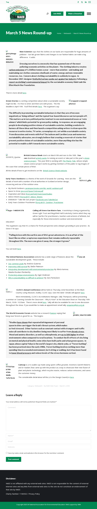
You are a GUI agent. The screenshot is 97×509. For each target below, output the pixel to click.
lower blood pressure (21, 353)
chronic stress (77, 331)
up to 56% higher (68, 334)
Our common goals (16, 263)
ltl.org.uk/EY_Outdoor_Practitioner (49, 202)
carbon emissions (16, 70)
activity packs (41, 158)
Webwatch (38, 386)
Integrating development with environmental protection (31, 269)
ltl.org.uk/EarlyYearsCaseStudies (39, 194)
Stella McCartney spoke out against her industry (54, 79)
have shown (22, 322)
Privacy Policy (34, 494)
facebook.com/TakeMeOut (47, 199)
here (24, 93)
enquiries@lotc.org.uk (75, 305)
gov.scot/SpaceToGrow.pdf (32, 191)
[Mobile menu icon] (89, 13)
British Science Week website (55, 170)
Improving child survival (17, 266)
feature (53, 313)
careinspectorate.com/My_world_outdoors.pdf (44, 188)
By (51, 386)
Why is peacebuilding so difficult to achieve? (26, 278)
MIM (79, 504)
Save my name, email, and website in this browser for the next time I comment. (36, 453)
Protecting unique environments (21, 275)
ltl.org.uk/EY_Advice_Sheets (31, 197)
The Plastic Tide (69, 161)
